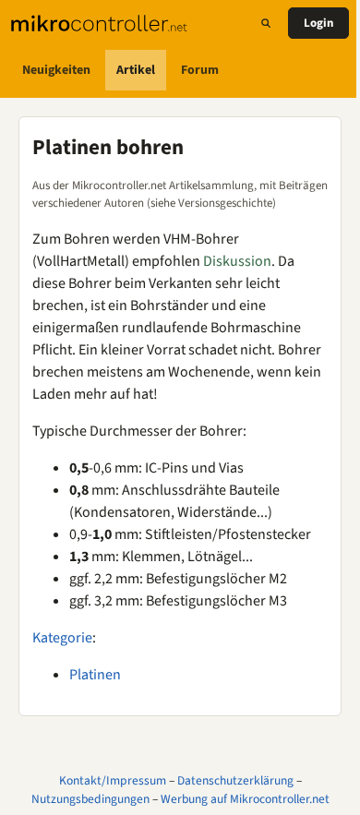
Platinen (95, 675)
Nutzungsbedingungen (90, 799)
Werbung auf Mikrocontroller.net (245, 799)
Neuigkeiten (56, 70)
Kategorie (62, 638)
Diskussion (237, 261)
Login (318, 23)
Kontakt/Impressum (112, 780)
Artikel (135, 70)
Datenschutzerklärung (235, 780)
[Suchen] (266, 23)
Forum (200, 70)
